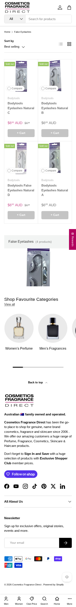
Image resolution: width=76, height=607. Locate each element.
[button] (69, 7)
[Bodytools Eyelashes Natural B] (55, 76)
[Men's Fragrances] (52, 328)
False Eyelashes (22, 32)
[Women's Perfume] (19, 328)
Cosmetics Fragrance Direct (27, 584)
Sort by (9, 41)
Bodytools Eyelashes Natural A (54, 190)
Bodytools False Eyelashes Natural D (21, 190)
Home (7, 32)
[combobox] (38, 19)
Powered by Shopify (53, 584)
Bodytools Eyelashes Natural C (21, 107)
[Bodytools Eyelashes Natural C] (21, 76)
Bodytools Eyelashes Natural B (54, 107)
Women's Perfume (19, 348)
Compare (17, 88)
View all (9, 304)
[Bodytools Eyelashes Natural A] (55, 158)
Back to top (36, 382)
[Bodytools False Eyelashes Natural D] (21, 158)
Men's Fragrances (52, 348)
